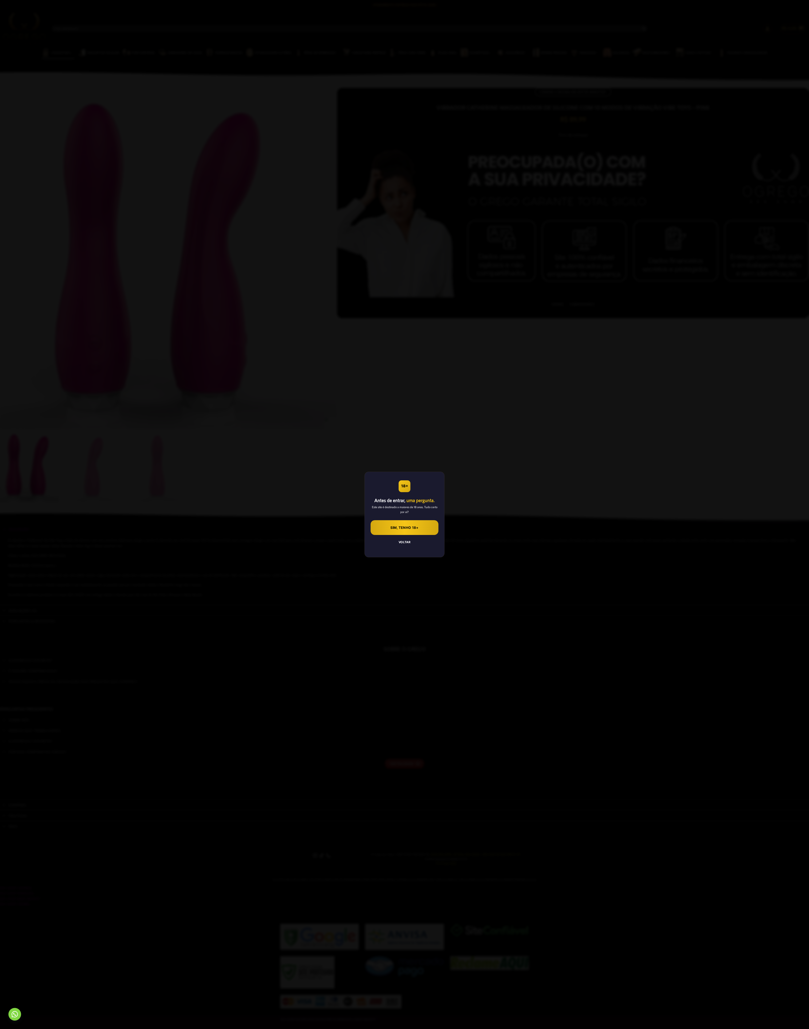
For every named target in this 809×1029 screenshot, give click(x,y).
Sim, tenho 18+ (404, 527)
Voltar (405, 542)
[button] (14, 1014)
